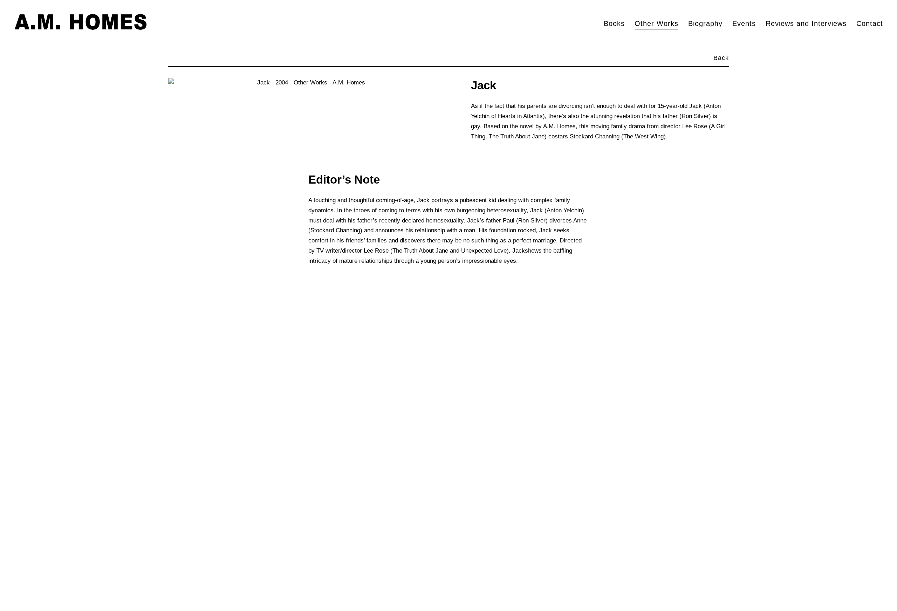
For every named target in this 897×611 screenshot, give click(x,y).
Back (721, 57)
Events (744, 23)
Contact (869, 23)
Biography (705, 23)
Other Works (656, 23)
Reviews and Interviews (806, 23)
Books (614, 23)
